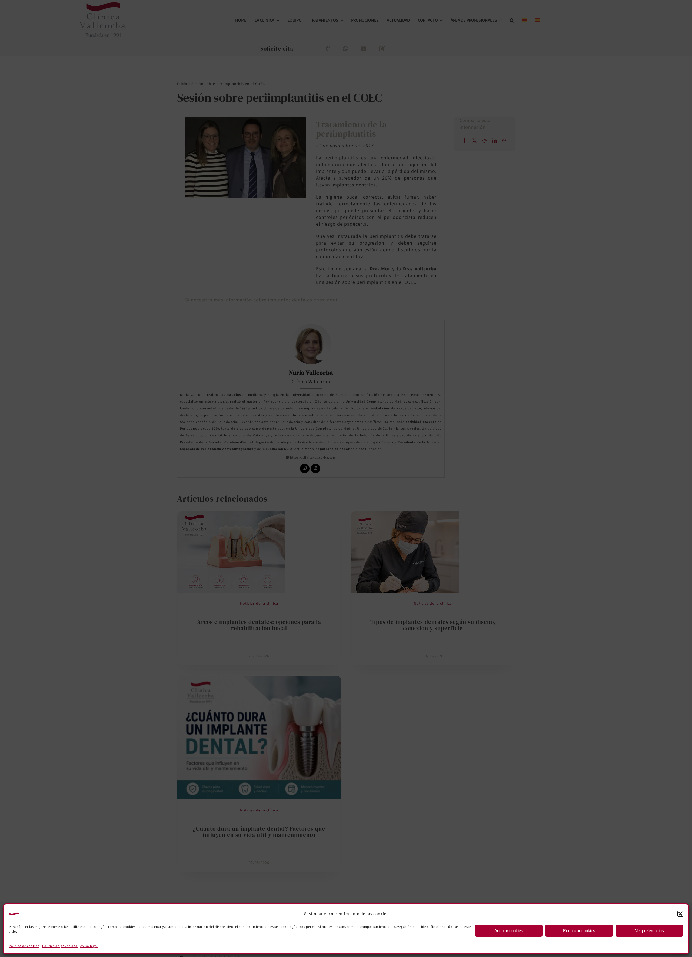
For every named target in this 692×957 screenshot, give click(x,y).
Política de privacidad (60, 946)
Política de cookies (24, 946)
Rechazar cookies (579, 930)
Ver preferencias (649, 930)
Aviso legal (89, 946)
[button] (680, 913)
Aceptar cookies (508, 930)
